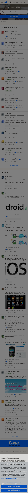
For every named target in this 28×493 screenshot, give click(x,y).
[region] (14, 473)
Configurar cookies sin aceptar (14, 482)
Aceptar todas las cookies (14, 490)
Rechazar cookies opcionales (14, 486)
